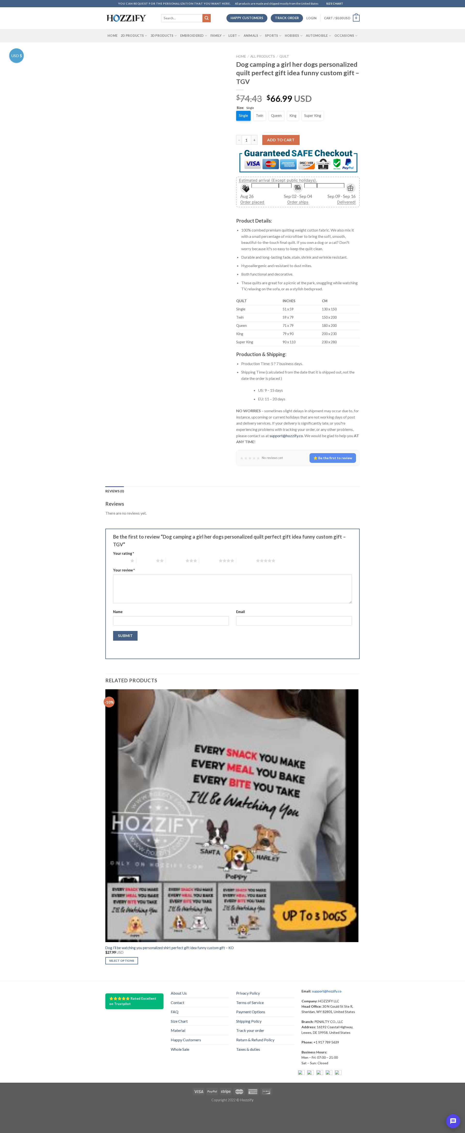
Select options (121, 954)
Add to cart (280, 133)
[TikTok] (338, 1067)
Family (216, 36)
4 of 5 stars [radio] (209, 554)
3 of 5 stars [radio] (176, 554)
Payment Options (250, 1005)
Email (240, 606)
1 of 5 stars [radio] (120, 554)
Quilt (284, 56)
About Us (179, 986)
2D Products (132, 36)
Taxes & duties (248, 1043)
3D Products (162, 36)
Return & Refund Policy (255, 1033)
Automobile (317, 36)
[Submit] (206, 18)
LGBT (232, 36)
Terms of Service (250, 996)
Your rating (123, 547)
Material (178, 1024)
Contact (177, 996)
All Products (262, 56)
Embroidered (192, 36)
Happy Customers (186, 1033)
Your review (124, 564)
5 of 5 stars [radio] (246, 554)
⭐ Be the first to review (332, 452)
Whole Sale (180, 1043)
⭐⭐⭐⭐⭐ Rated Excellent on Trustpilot (132, 994)
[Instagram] (310, 1067)
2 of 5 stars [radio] (146, 554)
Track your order (250, 1024)
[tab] (114, 485)
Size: (245, 108)
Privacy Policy (248, 986)
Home (112, 36)
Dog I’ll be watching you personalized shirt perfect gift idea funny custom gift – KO (169, 941)
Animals (251, 36)
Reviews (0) (114, 485)
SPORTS (271, 36)
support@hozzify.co (286, 429)
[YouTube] (319, 1067)
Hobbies (292, 36)
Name (118, 606)
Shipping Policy (249, 1015)
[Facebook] (301, 1067)
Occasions (344, 36)
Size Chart (179, 1015)
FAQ (174, 1005)
